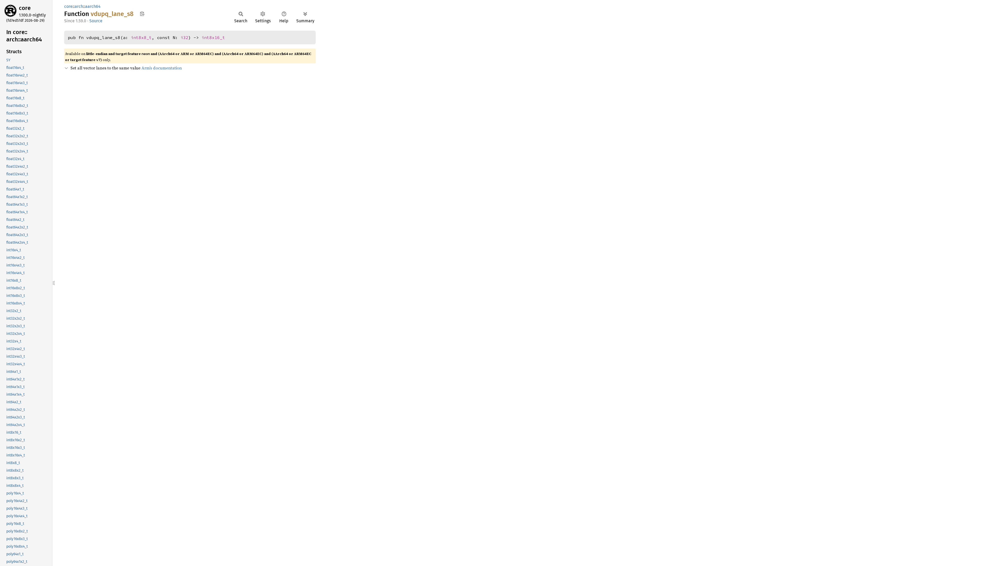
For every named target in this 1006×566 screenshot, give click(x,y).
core (25, 8)
